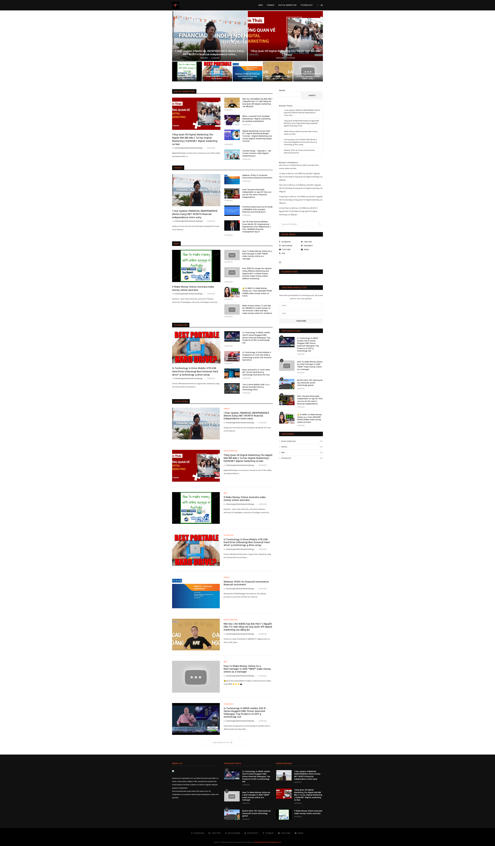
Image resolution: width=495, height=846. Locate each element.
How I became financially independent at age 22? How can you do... (285, 52)
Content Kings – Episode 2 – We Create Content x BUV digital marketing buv (256, 153)
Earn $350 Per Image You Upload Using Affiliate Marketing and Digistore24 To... (217, 75)
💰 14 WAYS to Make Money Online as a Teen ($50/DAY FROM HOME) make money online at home (257, 292)
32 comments (291, 58)
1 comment (215, 58)
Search (282, 90)
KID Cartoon (283, 165)
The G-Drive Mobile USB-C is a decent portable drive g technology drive (255, 387)
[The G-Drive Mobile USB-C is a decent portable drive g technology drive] (232, 388)
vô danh (282, 173)
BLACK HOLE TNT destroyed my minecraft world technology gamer (309, 382)
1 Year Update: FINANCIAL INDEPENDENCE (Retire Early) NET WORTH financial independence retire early (195, 214)
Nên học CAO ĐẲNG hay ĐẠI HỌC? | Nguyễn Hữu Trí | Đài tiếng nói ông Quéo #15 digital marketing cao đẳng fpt (257, 103)
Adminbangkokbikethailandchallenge (188, 148)
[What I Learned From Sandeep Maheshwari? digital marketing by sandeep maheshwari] (232, 120)
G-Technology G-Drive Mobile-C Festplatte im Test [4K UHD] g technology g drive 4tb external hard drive (256, 356)
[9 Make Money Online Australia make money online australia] (196, 266)
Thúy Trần (282, 185)
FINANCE (270, 5)
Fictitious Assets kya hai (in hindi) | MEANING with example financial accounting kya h (257, 209)
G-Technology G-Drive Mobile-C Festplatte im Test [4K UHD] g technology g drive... (247, 75)
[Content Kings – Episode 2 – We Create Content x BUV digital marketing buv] (232, 155)
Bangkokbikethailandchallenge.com (267, 842)
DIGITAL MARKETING (287, 5)
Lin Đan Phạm (284, 208)
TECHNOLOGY (306, 5)
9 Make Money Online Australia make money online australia (193, 288)
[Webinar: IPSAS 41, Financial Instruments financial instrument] (232, 179)
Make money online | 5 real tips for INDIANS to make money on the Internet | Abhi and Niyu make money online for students (257, 309)
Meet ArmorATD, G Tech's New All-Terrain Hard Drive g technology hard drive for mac (256, 372)
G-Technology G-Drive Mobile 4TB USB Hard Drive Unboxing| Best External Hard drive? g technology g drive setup (195, 371)
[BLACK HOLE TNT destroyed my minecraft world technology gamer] (287, 384)
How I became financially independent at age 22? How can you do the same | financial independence (256, 193)
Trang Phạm (283, 196)
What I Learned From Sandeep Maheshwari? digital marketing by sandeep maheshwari (187, 75)
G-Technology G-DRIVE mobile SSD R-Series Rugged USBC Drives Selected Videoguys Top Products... (210, 52)
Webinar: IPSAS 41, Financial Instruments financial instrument (257, 176)
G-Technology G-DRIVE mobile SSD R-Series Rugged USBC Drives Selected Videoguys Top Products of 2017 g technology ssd (256, 337)
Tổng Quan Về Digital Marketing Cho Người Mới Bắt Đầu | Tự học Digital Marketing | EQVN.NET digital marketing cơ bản (194, 139)
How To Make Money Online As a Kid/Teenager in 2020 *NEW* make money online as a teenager (257, 255)
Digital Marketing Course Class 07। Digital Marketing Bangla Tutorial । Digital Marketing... (308, 75)
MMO (260, 5)
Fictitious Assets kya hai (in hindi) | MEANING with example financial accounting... (278, 75)
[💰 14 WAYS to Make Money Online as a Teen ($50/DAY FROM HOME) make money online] (232, 292)
